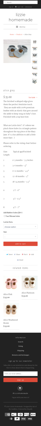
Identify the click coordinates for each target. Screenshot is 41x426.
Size (5, 232)
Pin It (25, 254)
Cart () (20, 7)
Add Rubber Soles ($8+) (12, 212)
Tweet (10, 254)
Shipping (20, 350)
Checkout (28, 7)
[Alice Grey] (17, 51)
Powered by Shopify (25, 409)
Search (20, 342)
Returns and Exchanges (20, 355)
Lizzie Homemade (20, 17)
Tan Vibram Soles (13, 216)
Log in (11, 7)
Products (19, 34)
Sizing (20, 346)
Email (21, 260)
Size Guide (32, 97)
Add (32, 254)
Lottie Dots (8, 222)
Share (18, 254)
